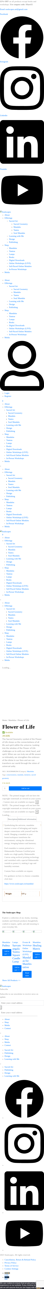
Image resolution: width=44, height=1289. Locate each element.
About (7, 215)
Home (4, 720)
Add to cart (25, 788)
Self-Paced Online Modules (20, 266)
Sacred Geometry (21, 224)
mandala (20, 775)
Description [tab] (12, 819)
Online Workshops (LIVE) (20, 263)
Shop (7, 245)
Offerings (8, 218)
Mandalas (13, 248)
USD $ (7, 1274)
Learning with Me (16, 236)
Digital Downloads (16, 260)
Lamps (12, 254)
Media (7, 272)
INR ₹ (7, 1278)
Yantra (16, 230)
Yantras (12, 251)
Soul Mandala (19, 233)
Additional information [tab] (26, 819)
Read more (27, 974)
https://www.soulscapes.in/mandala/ (19, 884)
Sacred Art (13, 221)
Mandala (17, 227)
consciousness (11, 775)
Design (12, 239)
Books (11, 257)
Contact (8, 1028)
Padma (6, 945)
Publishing (13, 242)
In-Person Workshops (18, 269)
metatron (27, 775)
